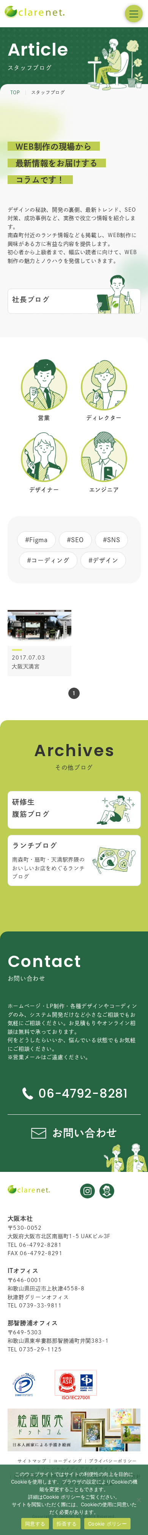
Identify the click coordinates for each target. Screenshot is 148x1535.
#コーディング (48, 560)
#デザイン (103, 560)
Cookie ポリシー (107, 1524)
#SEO (75, 540)
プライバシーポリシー (113, 1461)
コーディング (67, 1461)
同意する (35, 1524)
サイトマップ (31, 1461)
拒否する (67, 1524)
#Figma (36, 540)
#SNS (111, 540)
